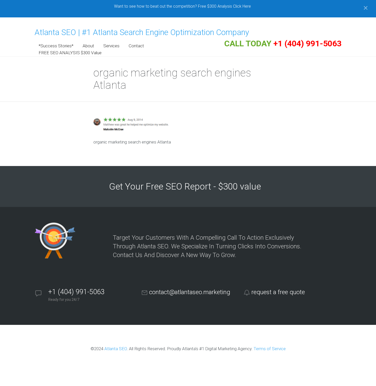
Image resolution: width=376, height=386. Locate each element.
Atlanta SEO (115, 348)
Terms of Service (269, 348)
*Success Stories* (56, 45)
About (88, 45)
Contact (136, 45)
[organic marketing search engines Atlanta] (131, 130)
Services (111, 45)
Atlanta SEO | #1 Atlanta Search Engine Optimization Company (142, 32)
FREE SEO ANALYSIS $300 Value (70, 52)
